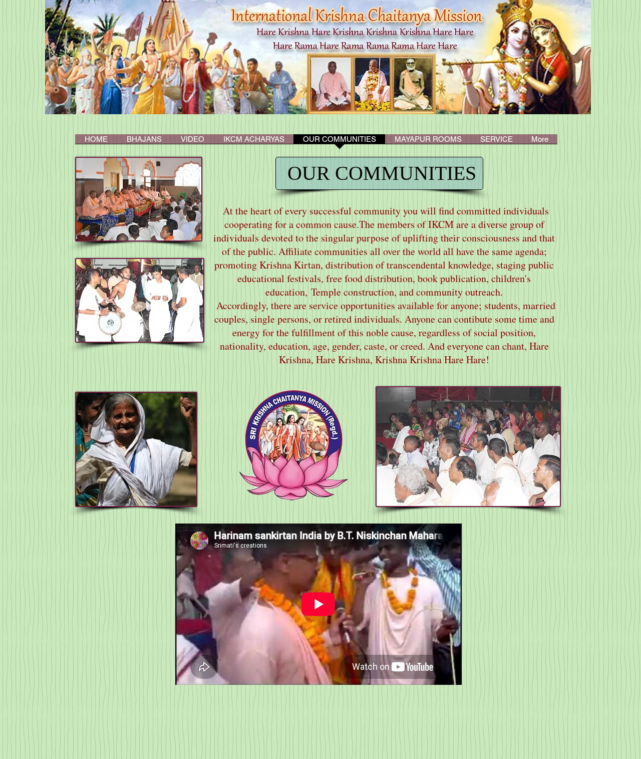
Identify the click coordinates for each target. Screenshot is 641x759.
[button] (253, 142)
